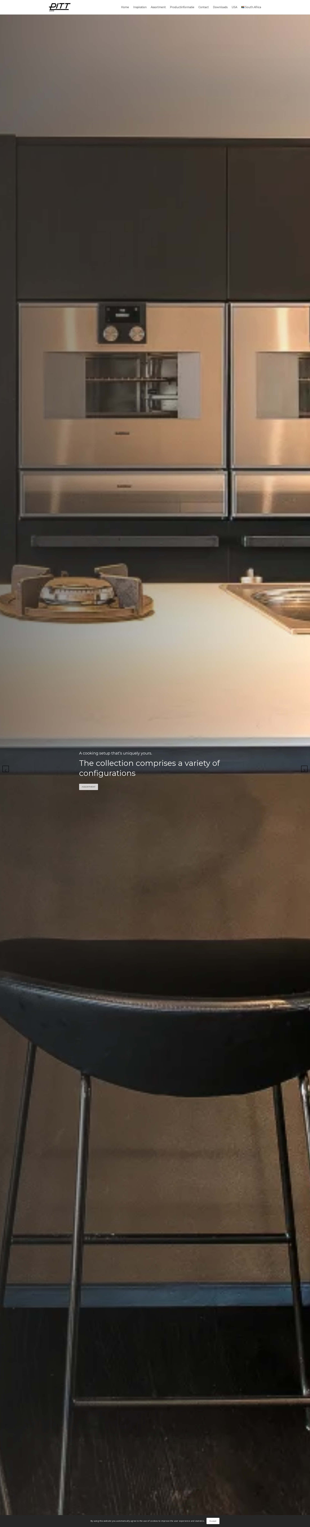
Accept (213, 1521)
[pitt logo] (60, 7)
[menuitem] (125, 7)
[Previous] (5, 769)
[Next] (304, 769)
